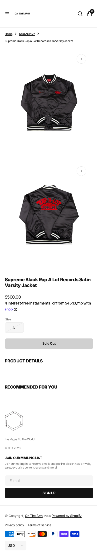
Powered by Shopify (67, 516)
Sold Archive (27, 34)
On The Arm (34, 516)
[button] (7, 13)
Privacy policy (14, 525)
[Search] (77, 14)
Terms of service (39, 525)
